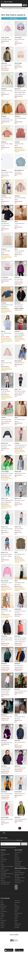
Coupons (2, 868)
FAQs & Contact (18, 852)
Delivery (16, 854)
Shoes (2, 913)
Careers (2, 864)
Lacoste (2, 927)
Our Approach (18, 870)
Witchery (2, 922)
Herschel (2, 925)
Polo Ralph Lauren (18, 913)
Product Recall (18, 864)
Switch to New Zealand (20, 866)
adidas (2, 902)
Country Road (3, 911)
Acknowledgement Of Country (5, 855)
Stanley (2, 916)
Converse (3, 915)
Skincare (2, 923)
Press (2, 862)
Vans (2, 918)
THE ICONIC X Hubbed (5, 882)
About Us (3, 852)
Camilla (2, 909)
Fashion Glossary (18, 861)
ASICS (16, 918)
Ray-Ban (16, 909)
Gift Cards (17, 859)
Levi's (2, 900)
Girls (2, 11)
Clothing (7, 11)
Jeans (16, 922)
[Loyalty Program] (25, 5)
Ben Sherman (3, 906)
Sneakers (17, 915)
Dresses (16, 920)
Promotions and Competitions (7, 866)
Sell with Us (3, 861)
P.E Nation (17, 927)
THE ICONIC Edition (5, 884)
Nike (16, 904)
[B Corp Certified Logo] (21, 887)
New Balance (17, 902)
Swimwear (17, 906)
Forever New (3, 920)
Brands (2, 857)
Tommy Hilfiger (18, 923)
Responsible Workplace (20, 872)
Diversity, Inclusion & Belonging (19, 875)
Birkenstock (3, 907)
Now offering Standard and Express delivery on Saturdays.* (14, 8)
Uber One (3, 880)
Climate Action (18, 882)
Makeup (2, 904)
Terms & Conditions (5, 870)
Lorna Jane (17, 900)
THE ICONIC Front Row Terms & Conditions (7, 874)
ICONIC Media (4, 859)
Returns (16, 856)
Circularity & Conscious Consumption (20, 878)
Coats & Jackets (15, 11)
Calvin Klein (17, 907)
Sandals (16, 916)
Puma (16, 911)
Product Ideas (18, 863)
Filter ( (13, 18)
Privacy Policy (3, 871)
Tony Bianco (17, 925)
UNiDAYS (3, 878)
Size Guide (17, 857)
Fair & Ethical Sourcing (19, 880)
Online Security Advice (5, 876)
